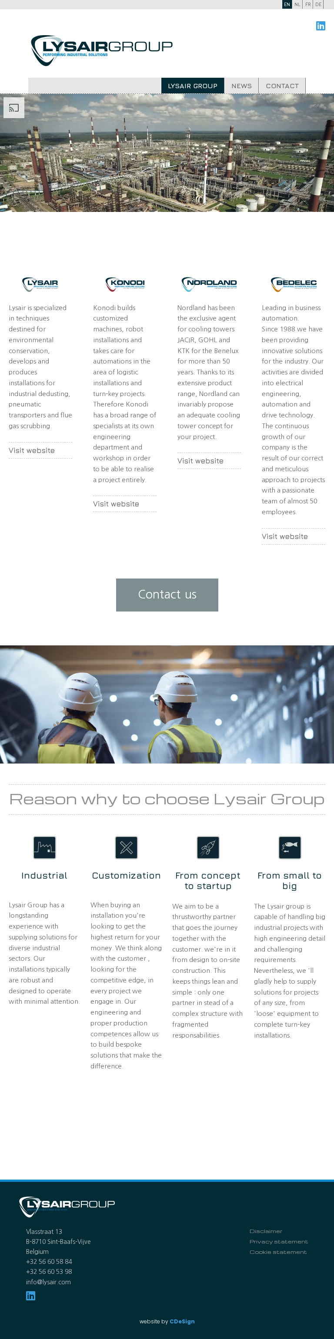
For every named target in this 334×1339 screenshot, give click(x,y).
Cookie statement (278, 1251)
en (287, 4)
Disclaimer (266, 1230)
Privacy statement (279, 1241)
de (318, 4)
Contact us (167, 594)
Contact (282, 85)
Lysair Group (192, 85)
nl (297, 4)
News (241, 85)
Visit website (32, 450)
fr (308, 4)
